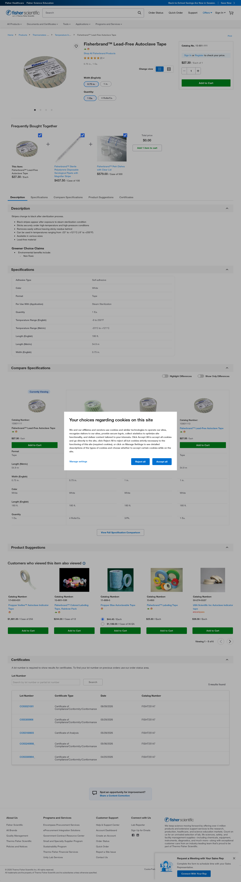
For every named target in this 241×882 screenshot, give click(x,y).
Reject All (140, 461)
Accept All (162, 461)
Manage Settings (78, 461)
